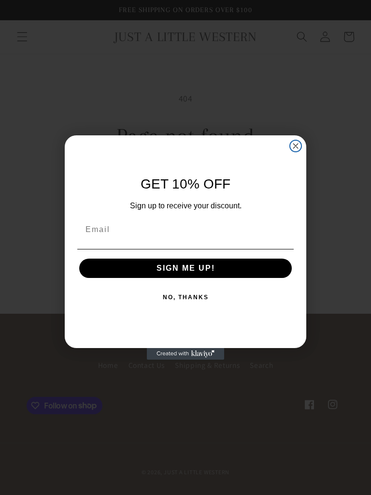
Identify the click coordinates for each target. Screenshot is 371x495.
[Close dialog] (295, 146)
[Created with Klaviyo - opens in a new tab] (185, 354)
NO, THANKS (186, 297)
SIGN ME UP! (186, 268)
